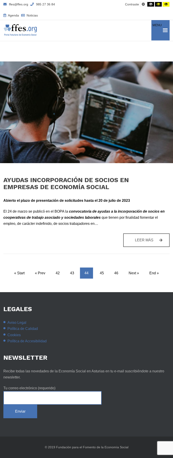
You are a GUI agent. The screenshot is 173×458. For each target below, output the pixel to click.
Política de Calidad (22, 329)
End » (154, 273)
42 (58, 273)
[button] (157, 30)
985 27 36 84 (45, 4)
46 (116, 273)
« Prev (40, 273)
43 (72, 273)
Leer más (152, 242)
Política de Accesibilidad (27, 341)
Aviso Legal (16, 322)
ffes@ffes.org (18, 4)
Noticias (32, 15)
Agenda (13, 15)
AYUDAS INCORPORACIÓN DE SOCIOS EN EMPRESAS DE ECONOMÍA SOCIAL (66, 183)
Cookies (14, 335)
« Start (19, 273)
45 (102, 273)
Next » (134, 273)
